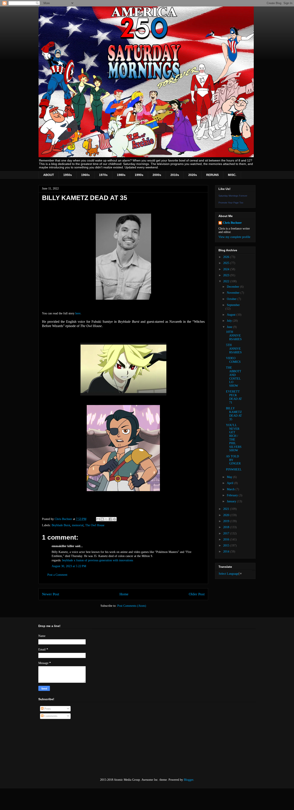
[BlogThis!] (102, 519)
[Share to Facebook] (110, 519)
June (230, 327)
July (230, 320)
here (77, 313)
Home (123, 594)
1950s (67, 175)
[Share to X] (106, 519)
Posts (47, 708)
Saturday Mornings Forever (232, 195)
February (233, 495)
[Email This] (98, 519)
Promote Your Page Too (230, 202)
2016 (226, 539)
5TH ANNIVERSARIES (234, 348)
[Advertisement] (59, 748)
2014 (226, 551)
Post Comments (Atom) (131, 605)
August (231, 314)
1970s (103, 175)
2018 (226, 527)
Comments (50, 716)
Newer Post (50, 594)
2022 (226, 281)
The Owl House (94, 525)
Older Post (197, 594)
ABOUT (48, 175)
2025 (226, 263)
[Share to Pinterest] (114, 519)
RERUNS (212, 175)
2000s (157, 175)
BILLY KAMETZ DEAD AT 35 (234, 414)
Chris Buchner (232, 222)
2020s (192, 175)
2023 (226, 275)
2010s (174, 175)
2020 (226, 515)
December (233, 286)
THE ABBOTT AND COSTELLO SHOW (233, 376)
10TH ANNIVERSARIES (234, 335)
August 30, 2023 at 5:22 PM (69, 566)
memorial (78, 525)
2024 (226, 269)
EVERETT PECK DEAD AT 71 (234, 397)
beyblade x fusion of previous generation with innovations (97, 560)
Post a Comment (57, 574)
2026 (226, 257)
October (232, 299)
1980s (121, 175)
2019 (226, 521)
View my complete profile (234, 237)
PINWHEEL (234, 469)
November (233, 292)
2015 (226, 545)
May (230, 477)
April (230, 483)
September (233, 305)
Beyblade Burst (61, 525)
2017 (226, 533)
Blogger (188, 779)
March (231, 489)
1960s (85, 175)
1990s (139, 175)
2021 (226, 509)
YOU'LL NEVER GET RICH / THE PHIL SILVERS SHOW (233, 438)
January (232, 501)
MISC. (232, 175)
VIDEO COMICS (233, 360)
